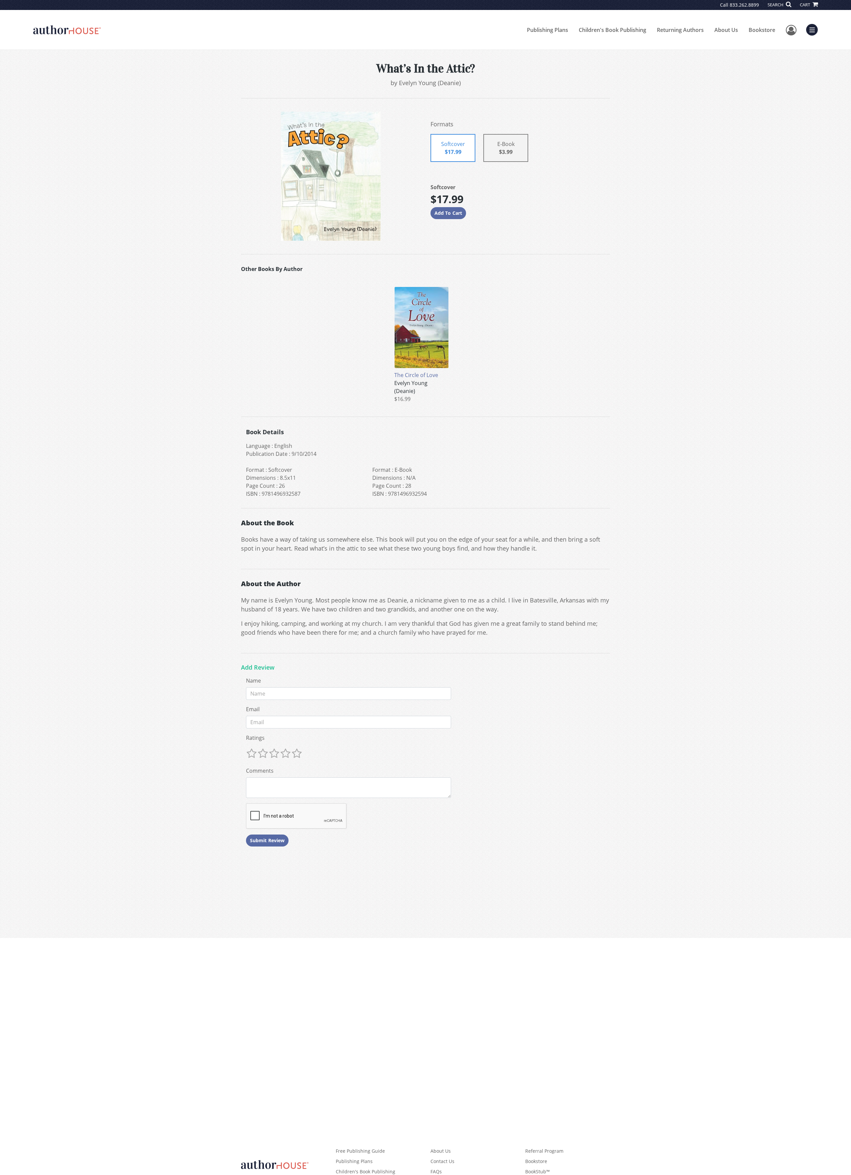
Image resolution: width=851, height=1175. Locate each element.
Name (253, 680)
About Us (726, 30)
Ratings (255, 737)
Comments (260, 770)
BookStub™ (537, 1171)
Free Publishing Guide (360, 1151)
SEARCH (776, 5)
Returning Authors (680, 30)
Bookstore (762, 30)
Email (253, 709)
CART (805, 5)
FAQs (436, 1171)
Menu (814, 29)
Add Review (258, 667)
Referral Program (544, 1151)
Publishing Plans (547, 30)
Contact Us (442, 1161)
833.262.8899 (744, 5)
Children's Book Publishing (612, 30)
